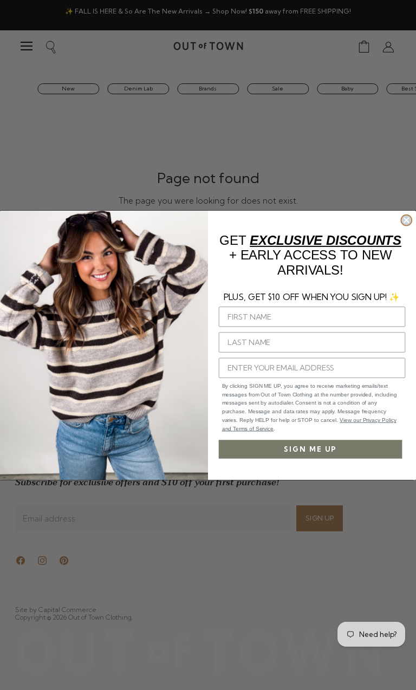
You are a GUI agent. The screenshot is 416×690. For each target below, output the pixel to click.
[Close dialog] (406, 219)
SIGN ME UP (310, 449)
